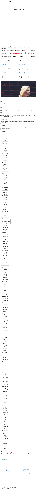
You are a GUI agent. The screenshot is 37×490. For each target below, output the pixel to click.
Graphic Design (7, 473)
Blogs (5, 481)
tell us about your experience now (6, 455)
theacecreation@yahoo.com (24, 462)
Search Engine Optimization (9, 474)
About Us (6, 470)
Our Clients (6, 479)
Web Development (8, 471)
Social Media (25, 479)
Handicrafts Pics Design (26, 473)
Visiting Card (25, 481)
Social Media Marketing (8, 475)
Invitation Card (25, 474)
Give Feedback (7, 482)
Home (6, 469)
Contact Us (6, 483)
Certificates (24, 471)
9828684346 (22, 466)
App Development (7, 472)
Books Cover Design (26, 469)
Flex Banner (24, 472)
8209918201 (26, 466)
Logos (24, 475)
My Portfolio (6, 480)
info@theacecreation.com (24, 461)
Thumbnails (24, 480)
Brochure (24, 470)
